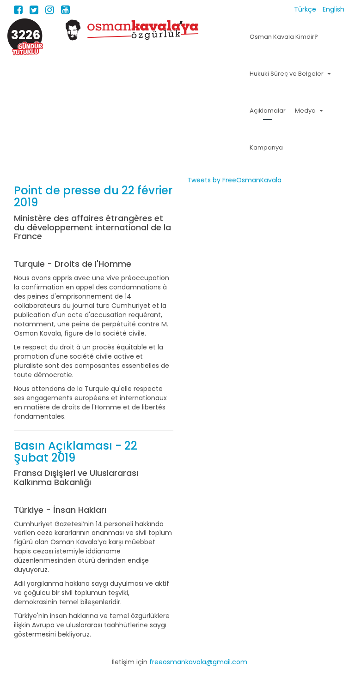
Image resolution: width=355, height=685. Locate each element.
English (333, 9)
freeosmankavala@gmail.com (198, 662)
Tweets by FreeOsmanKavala (234, 180)
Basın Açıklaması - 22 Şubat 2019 (75, 451)
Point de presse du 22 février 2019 (93, 196)
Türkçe (306, 9)
